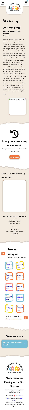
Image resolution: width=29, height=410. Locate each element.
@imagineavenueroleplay (13, 319)
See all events (14, 157)
